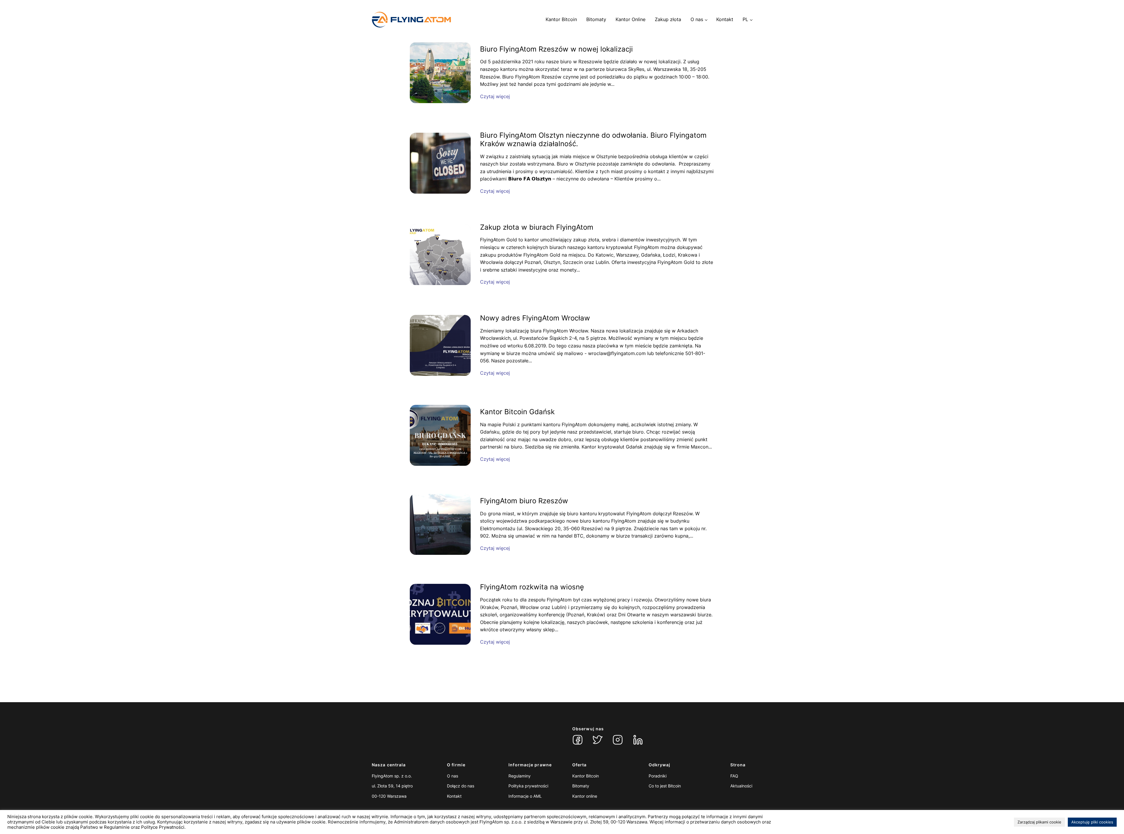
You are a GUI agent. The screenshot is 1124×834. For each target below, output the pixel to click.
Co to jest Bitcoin (665, 785)
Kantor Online (630, 19)
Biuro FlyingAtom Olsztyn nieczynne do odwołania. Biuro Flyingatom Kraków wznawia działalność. (593, 139)
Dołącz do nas (460, 785)
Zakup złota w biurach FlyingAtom (536, 227)
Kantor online (584, 796)
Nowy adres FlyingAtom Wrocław (535, 318)
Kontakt (724, 19)
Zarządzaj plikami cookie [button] (1039, 822)
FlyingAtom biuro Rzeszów (524, 501)
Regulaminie (117, 827)
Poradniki (657, 775)
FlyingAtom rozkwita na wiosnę (532, 587)
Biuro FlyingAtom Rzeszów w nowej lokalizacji (556, 49)
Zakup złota (668, 19)
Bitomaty (596, 19)
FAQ (734, 775)
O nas (696, 19)
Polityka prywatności (528, 785)
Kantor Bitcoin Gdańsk (517, 412)
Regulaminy (519, 775)
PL (745, 19)
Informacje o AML (525, 796)
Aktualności (741, 785)
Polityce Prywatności (162, 827)
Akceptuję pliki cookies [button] (1092, 822)
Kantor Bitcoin (561, 19)
